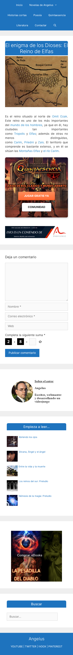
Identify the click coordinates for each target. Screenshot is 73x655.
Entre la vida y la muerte (32, 466)
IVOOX (42, 646)
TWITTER (30, 646)
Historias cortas (17, 15)
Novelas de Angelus (41, 5)
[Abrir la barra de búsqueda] (55, 25)
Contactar (41, 25)
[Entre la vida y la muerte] (12, 475)
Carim (18, 142)
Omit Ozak (59, 116)
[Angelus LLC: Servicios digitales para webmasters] (36, 232)
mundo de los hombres (26, 125)
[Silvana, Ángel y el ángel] (12, 460)
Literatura (22, 25)
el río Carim (51, 151)
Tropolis (19, 133)
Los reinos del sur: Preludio (33, 481)
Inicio (19, 5)
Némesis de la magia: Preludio (35, 496)
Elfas (32, 133)
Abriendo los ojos (28, 437)
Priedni (29, 142)
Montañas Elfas (29, 151)
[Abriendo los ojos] (12, 446)
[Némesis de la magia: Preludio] (12, 504)
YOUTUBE (17, 646)
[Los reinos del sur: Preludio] (12, 490)
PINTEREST (55, 646)
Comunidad (36, 207)
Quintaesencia (57, 15)
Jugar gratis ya (36, 195)
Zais (41, 142)
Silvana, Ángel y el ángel (32, 451)
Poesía (37, 15)
